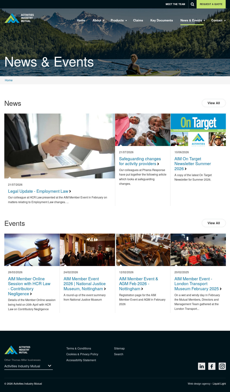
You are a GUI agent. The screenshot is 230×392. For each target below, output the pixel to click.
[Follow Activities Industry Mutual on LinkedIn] (201, 366)
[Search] (192, 4)
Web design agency (199, 383)
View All (214, 103)
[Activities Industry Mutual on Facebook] (211, 366)
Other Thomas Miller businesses (22, 360)
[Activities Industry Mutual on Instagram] (222, 366)
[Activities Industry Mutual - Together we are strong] (19, 18)
